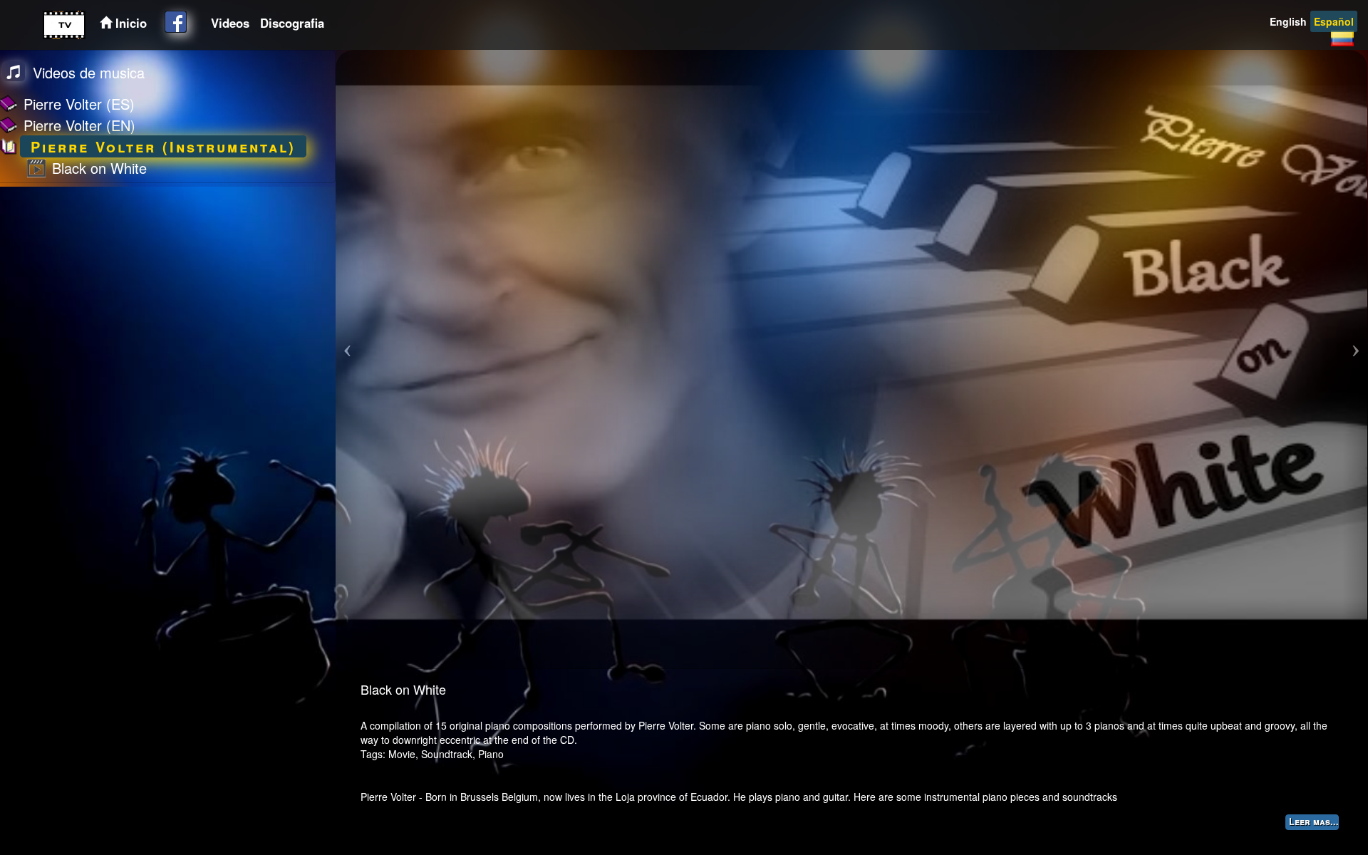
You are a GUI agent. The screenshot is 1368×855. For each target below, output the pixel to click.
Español (1334, 21)
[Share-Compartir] (176, 22)
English (1288, 21)
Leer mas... (1314, 821)
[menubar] (266, 23)
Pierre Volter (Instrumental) (163, 146)
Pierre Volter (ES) (79, 103)
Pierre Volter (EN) (79, 125)
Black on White (99, 167)
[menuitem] (228, 23)
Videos (230, 22)
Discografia (292, 22)
